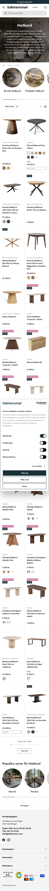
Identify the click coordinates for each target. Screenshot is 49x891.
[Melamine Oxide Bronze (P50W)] (28, 157)
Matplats (10, 65)
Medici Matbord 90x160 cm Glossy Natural (10, 263)
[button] (45, 7)
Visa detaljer (37, 466)
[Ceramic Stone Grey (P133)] (32, 157)
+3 (37, 518)
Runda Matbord (12, 91)
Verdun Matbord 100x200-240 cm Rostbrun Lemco (10, 210)
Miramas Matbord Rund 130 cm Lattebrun (10, 664)
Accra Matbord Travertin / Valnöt (34, 317)
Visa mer (24, 751)
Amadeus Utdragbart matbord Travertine (11, 612)
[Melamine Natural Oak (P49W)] (44, 153)
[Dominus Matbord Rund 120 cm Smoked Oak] (12, 126)
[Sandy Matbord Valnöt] (12, 389)
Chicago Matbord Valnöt (34, 508)
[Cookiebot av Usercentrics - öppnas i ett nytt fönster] (36, 403)
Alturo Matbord (9, 316)
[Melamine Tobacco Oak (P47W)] (40, 153)
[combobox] (24, 13)
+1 (12, 168)
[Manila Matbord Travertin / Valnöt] (12, 343)
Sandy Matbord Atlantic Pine (9, 508)
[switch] (43, 443)
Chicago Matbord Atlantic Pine (10, 558)
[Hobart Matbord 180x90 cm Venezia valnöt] (37, 591)
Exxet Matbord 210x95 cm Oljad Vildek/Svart (34, 664)
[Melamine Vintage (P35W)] (36, 153)
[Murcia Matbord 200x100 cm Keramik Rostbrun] (37, 698)
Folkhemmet (11, 885)
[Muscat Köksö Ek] (37, 343)
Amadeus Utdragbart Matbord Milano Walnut (36, 560)
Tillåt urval (24, 480)
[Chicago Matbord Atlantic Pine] (12, 538)
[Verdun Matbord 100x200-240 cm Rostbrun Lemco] (12, 188)
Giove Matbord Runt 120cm (36, 146)
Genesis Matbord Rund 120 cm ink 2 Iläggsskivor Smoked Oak (36, 264)
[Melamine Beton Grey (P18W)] (32, 153)
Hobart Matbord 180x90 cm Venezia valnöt (36, 613)
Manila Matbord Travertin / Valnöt (10, 363)
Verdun (35, 791)
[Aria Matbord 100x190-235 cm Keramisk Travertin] (12, 698)
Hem (3, 65)
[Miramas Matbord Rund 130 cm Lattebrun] (12, 642)
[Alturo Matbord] (12, 297)
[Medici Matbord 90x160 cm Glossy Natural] (12, 241)
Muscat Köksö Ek (34, 362)
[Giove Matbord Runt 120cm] (37, 126)
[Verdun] (34, 778)
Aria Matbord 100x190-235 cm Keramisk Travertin (10, 720)
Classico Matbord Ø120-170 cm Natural (36, 208)
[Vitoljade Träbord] (34, 77)
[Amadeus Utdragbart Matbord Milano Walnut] (37, 538)
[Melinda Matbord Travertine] (37, 389)
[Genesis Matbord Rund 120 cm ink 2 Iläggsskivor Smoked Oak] (37, 241)
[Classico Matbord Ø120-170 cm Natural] (37, 188)
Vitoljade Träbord (34, 91)
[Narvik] (12, 778)
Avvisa (24, 486)
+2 (12, 221)
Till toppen (24, 806)
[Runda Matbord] (12, 77)
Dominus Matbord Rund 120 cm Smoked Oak (12, 148)
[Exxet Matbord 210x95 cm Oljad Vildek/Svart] (37, 642)
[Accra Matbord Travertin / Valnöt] (37, 297)
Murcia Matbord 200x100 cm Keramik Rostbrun (36, 720)
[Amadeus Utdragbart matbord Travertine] (12, 591)
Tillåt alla (24, 473)
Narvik (12, 791)
